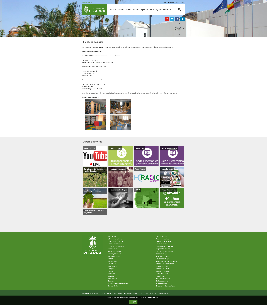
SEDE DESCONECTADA (169, 148)
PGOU (137, 190)
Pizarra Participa (167, 169)
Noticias (171, 2)
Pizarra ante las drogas (118, 190)
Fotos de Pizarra (161, 244)
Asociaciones (112, 261)
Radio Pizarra (140, 169)
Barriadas (111, 276)
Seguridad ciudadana (163, 249)
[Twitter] (172, 20)
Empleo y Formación (163, 271)
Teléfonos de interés (163, 279)
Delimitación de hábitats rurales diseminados (93, 170)
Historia (110, 271)
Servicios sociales (162, 266)
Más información (153, 298)
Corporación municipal (115, 241)
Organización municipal (116, 246)
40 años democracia (168, 190)
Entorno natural (161, 236)
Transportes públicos (163, 256)
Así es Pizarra (112, 266)
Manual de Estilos (114, 256)
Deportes (111, 281)
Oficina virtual (112, 249)
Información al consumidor (165, 264)
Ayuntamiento (147, 9)
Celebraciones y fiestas (164, 241)
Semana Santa (113, 286)
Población (111, 274)
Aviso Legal (180, 2)
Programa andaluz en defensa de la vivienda (92, 191)
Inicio (164, 2)
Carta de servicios (162, 281)
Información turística (115, 239)
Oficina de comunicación (164, 251)
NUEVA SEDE (139, 148)
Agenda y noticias (163, 9)
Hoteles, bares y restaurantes (118, 283)
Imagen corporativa (114, 251)
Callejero (111, 269)
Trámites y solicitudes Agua (165, 286)
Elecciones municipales (115, 244)
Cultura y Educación (114, 254)
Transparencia (115, 148)
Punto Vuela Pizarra (162, 274)
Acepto (133, 302)
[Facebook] (177, 20)
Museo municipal (162, 254)
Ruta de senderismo (163, 239)
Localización (112, 264)
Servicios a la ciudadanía (120, 9)
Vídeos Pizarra (89, 148)
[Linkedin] (182, 20)
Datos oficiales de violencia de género (94, 212)
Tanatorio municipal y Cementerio (167, 261)
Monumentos (112, 279)
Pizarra (136, 9)
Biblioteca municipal (162, 259)
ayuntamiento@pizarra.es (134, 293)
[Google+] (167, 20)
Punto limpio (160, 276)
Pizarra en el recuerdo (118, 169)
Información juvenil (162, 269)
